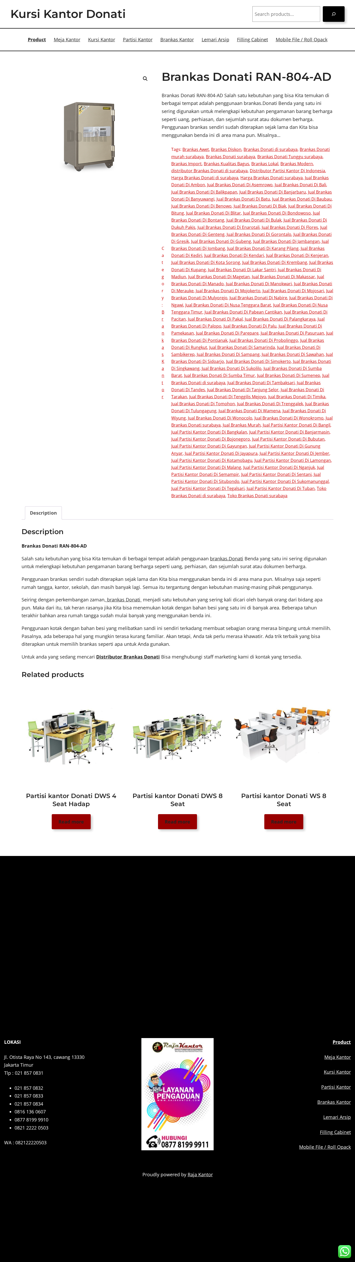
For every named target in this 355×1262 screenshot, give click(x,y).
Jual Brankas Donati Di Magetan (219, 277)
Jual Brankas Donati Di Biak (260, 206)
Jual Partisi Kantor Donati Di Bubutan (288, 439)
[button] (145, 78)
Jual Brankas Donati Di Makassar (283, 277)
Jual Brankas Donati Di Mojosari (293, 291)
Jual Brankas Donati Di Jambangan (286, 241)
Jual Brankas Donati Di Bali (300, 185)
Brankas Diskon (226, 149)
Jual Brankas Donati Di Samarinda (242, 347)
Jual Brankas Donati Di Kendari (234, 255)
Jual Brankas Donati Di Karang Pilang (263, 248)
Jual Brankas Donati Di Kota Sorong (205, 262)
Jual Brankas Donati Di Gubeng (221, 241)
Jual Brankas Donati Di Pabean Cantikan (243, 312)
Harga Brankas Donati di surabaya (204, 178)
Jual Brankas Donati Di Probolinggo (263, 340)
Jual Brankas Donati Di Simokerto (258, 361)
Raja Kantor (200, 1174)
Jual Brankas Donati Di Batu (243, 199)
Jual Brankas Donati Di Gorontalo (259, 234)
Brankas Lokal (264, 164)
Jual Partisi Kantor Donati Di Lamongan (292, 460)
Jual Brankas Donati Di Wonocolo (220, 418)
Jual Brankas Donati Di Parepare (227, 333)
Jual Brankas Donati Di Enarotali (229, 227)
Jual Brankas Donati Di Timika (296, 397)
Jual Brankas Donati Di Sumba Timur (219, 375)
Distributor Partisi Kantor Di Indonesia (287, 171)
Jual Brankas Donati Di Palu (250, 326)
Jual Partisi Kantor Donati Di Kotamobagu (211, 460)
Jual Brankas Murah (242, 425)
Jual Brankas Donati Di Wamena (249, 411)
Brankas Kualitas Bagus (226, 164)
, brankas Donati (123, 599)
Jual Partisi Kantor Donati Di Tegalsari (208, 488)
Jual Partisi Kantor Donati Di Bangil (296, 425)
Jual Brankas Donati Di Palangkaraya (280, 319)
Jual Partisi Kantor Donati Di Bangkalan (209, 432)
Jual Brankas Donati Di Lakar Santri (242, 270)
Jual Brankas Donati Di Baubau (302, 199)
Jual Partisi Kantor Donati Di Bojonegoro (210, 439)
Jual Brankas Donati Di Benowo (201, 206)
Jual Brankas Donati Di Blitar (213, 213)
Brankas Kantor (163, 354)
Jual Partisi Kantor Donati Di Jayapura (221, 453)
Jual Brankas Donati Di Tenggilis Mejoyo (227, 397)
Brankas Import (186, 164)
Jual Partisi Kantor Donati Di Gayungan (209, 446)
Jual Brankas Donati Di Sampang (228, 354)
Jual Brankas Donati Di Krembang (274, 262)
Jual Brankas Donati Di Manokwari (259, 284)
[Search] (334, 14)
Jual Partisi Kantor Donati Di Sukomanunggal (285, 481)
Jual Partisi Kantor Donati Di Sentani (276, 474)
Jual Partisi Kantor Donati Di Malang (206, 467)
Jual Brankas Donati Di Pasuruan (292, 333)
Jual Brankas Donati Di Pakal (215, 319)
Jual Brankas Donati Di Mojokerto (228, 291)
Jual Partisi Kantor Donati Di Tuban (281, 488)
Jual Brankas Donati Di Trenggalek (270, 404)
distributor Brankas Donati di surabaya (209, 171)
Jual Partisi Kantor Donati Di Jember (294, 453)
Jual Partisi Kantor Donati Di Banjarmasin (289, 432)
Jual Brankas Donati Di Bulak (253, 220)
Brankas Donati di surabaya (271, 149)
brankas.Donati (226, 558)
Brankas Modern (296, 164)
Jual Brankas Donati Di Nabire (258, 298)
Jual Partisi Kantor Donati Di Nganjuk (279, 467)
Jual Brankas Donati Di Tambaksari (261, 383)
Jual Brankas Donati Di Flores (290, 227)
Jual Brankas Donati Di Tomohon (203, 404)
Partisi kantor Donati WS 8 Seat (283, 800)
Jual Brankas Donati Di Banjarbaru (272, 192)
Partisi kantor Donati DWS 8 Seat (178, 800)
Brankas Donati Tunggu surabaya (290, 157)
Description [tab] (43, 513)
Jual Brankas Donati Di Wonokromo (289, 418)
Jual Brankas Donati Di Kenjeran (297, 255)
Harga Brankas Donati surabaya (271, 178)
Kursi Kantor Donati (68, 14)
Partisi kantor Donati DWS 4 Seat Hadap (71, 800)
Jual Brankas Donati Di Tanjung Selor (243, 390)
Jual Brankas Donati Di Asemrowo (240, 185)
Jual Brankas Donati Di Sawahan (293, 354)
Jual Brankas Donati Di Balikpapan (204, 192)
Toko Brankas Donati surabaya (257, 496)
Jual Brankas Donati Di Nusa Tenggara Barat (228, 305)
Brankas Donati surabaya (230, 157)
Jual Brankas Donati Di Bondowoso (277, 213)
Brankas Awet (195, 149)
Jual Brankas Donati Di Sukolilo (231, 368)
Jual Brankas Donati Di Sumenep (288, 375)
